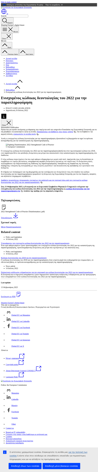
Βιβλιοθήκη (10, 67)
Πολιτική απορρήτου (14, 439)
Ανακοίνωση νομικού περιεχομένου (19, 441)
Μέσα (3, 227)
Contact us (10, 428)
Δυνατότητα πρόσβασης (15, 443)
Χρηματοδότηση (12, 69)
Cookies (9, 437)
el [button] (7, 14)
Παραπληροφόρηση (13, 227)
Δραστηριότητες (12, 63)
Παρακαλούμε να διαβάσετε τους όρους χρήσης (55, 132)
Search (3, 16)
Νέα (7, 65)
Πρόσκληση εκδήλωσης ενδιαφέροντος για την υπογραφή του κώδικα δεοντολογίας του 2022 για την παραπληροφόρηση (47, 272)
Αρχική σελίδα (11, 58)
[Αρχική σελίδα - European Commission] (16, 7)
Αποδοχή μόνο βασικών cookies (61, 466)
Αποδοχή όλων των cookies (25, 466)
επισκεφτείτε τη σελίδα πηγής (24, 134)
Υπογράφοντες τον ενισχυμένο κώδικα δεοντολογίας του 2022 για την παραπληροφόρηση (35, 243)
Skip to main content (8, 2)
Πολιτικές (9, 61)
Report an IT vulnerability (15, 432)
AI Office (9, 76)
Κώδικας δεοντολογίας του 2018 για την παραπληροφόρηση (23, 258)
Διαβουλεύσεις (11, 73)
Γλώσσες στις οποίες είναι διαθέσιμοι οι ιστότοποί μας (26, 434)
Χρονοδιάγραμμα (12, 71)
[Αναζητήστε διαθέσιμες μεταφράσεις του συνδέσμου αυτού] (75, 132)
